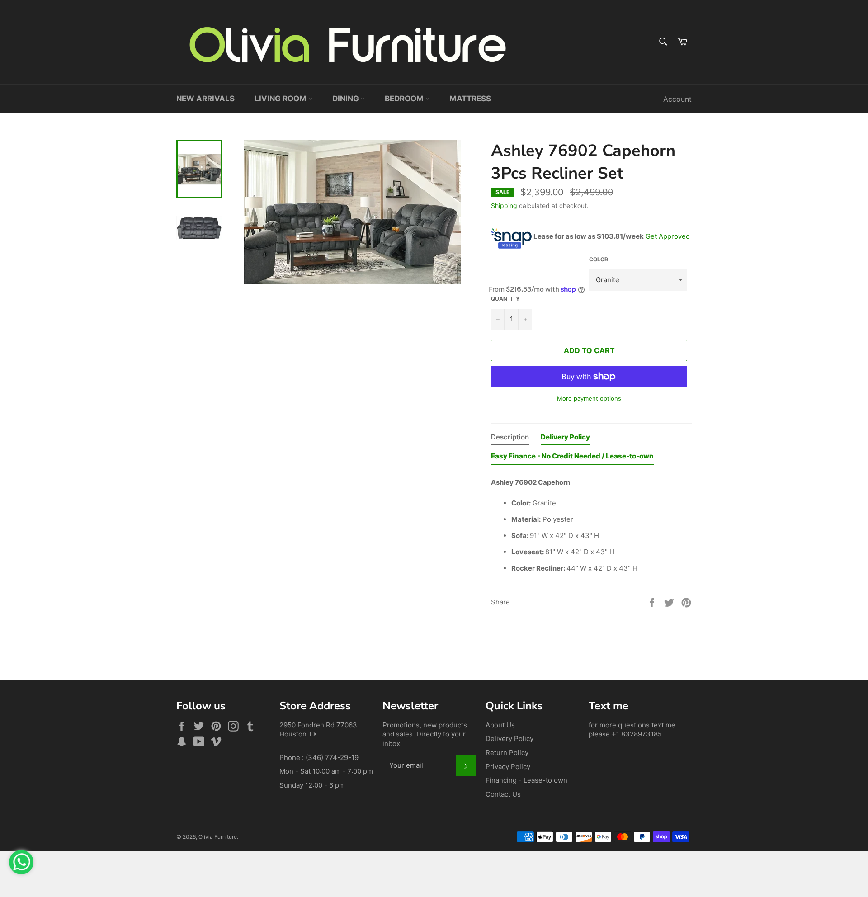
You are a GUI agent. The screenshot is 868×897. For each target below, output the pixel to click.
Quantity (505, 298)
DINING (346, 98)
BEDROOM (405, 98)
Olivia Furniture (217, 836)
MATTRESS (470, 98)
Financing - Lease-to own (526, 780)
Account (677, 99)
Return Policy (507, 752)
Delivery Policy (509, 738)
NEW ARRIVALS (205, 98)
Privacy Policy (508, 766)
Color (598, 259)
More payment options (589, 398)
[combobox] (662, 42)
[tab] (510, 439)
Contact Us (503, 794)
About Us (500, 725)
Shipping (504, 205)
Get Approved (668, 236)
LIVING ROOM (281, 98)
